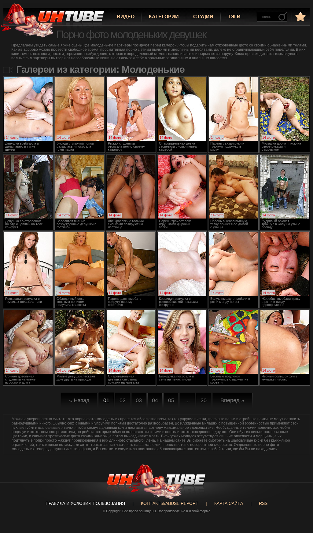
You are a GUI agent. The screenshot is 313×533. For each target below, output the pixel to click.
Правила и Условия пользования (85, 503)
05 (171, 400)
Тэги (234, 16)
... (187, 400)
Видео (125, 16)
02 (123, 400)
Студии (203, 16)
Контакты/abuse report (169, 503)
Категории (164, 16)
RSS (263, 503)
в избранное (300, 16)
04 (155, 400)
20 (204, 400)
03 (139, 400)
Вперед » (232, 400)
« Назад (79, 400)
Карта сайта (228, 503)
